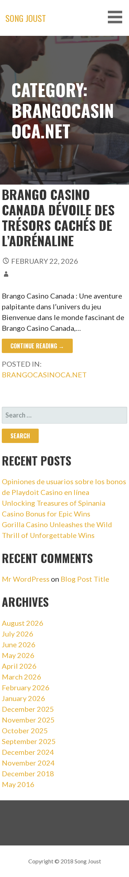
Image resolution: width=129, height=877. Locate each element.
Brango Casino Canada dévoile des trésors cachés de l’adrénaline (58, 217)
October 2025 (25, 730)
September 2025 (29, 741)
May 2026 (18, 655)
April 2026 (19, 666)
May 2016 (18, 784)
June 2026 (18, 644)
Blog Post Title (85, 579)
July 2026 (17, 633)
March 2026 (21, 676)
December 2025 (28, 709)
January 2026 (23, 698)
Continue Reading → (37, 346)
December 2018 (28, 773)
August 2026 (22, 623)
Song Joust (25, 17)
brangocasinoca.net (44, 374)
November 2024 (28, 762)
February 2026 (25, 687)
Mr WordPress (25, 579)
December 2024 (28, 752)
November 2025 (28, 719)
